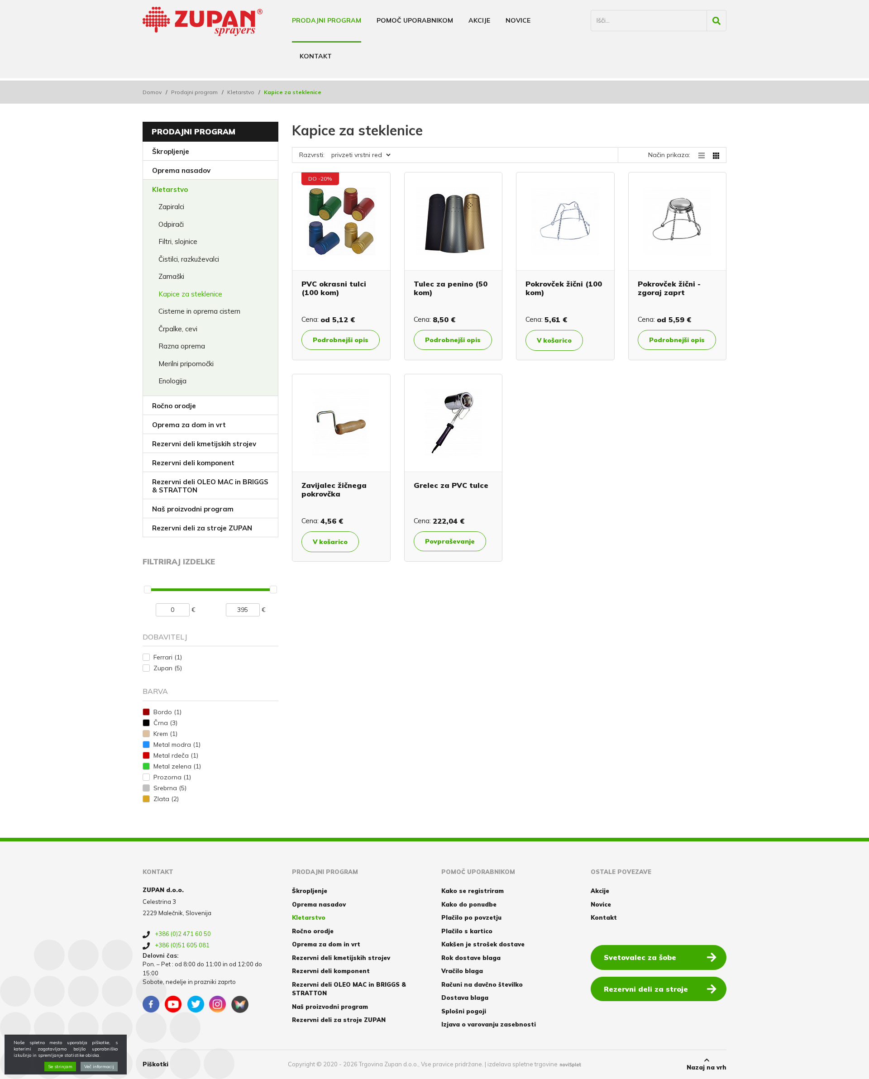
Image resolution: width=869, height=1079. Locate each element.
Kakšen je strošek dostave (483, 944)
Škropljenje (170, 151)
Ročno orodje (174, 405)
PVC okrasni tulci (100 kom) (333, 288)
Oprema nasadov (181, 170)
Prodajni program (326, 20)
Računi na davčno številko (482, 984)
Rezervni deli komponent (193, 462)
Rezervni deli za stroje (646, 988)
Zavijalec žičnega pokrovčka (334, 489)
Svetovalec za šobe (640, 957)
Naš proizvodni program (193, 509)
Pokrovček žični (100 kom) (563, 288)
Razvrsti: (312, 155)
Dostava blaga (464, 997)
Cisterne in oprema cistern (199, 311)
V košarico (554, 340)
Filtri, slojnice (177, 241)
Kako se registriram (472, 890)
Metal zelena (177, 766)
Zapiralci (171, 206)
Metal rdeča (175, 755)
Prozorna (172, 777)
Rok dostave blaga (471, 957)
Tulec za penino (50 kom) (450, 288)
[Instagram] (217, 1004)
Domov (152, 92)
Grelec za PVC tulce (451, 485)
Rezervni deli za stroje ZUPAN (202, 528)
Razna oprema (181, 346)
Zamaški (171, 276)
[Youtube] (173, 1004)
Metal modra (177, 744)
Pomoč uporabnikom (415, 20)
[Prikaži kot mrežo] (716, 155)
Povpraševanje (450, 541)
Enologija (172, 381)
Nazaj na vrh (706, 1067)
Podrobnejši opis (340, 340)
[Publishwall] (239, 1004)
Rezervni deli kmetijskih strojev (204, 443)
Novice (518, 20)
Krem (165, 734)
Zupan (167, 668)
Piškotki (155, 1064)
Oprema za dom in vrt (189, 424)
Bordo (167, 712)
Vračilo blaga (462, 970)
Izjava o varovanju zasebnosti (488, 1024)
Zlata (166, 799)
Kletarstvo (240, 92)
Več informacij (99, 1066)
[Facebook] (151, 1004)
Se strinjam (60, 1066)
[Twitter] (195, 1004)
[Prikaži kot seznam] (705, 155)
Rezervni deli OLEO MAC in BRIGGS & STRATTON (210, 485)
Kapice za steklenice (190, 294)
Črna (165, 723)
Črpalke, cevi (177, 329)
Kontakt (316, 56)
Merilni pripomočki (186, 363)
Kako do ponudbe (469, 904)
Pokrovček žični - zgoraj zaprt (669, 288)
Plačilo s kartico (466, 931)
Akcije (479, 20)
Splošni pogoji (463, 1011)
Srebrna (169, 788)
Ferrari (167, 657)
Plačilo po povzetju (471, 917)
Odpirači (171, 224)
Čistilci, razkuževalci (188, 259)
